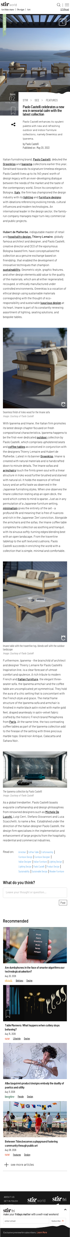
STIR (64, 9)
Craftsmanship (47, 852)
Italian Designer (25, 861)
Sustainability (24, 871)
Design (20, 9)
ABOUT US (9, 1196)
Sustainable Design (39, 871)
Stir (25, 100)
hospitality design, (20, 236)
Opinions (19, 980)
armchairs (9, 470)
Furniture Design (25, 857)
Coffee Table (33, 852)
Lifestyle (17, 1038)
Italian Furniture (40, 861)
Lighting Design (55, 861)
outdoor (42, 437)
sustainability (11, 269)
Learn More (42, 1232)
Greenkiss (9, 164)
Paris (12, 721)
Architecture (7, 9)
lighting (28, 197)
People (21, 1096)
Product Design (53, 866)
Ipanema (26, 164)
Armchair (22, 852)
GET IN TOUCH (11, 1201)
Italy (17, 192)
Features (52, 100)
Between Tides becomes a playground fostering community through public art (31, 1143)
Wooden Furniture (56, 871)
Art (28, 9)
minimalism (10, 508)
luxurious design (50, 303)
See (37, 100)
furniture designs (50, 197)
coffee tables (16, 446)
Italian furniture (28, 679)
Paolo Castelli (32, 144)
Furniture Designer (42, 857)
